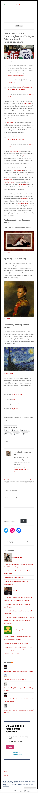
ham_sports (14, 408)
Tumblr (8, 318)
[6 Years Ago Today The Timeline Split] (5, 676)
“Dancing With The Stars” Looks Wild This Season (11, 481)
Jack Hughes (10, 122)
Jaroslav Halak (8, 179)
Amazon (8, 252)
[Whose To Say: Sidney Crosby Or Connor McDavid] (5, 668)
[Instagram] (12, 530)
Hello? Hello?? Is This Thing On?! (14, 577)
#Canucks (11, 75)
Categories (7, 539)
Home (5, 771)
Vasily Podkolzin (18, 170)
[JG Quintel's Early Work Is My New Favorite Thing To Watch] (5, 685)
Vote (10, 747)
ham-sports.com (17, 394)
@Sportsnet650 (19, 75)
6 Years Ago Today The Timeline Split (15, 679)
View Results (17, 752)
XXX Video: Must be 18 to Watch (14, 654)
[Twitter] (6, 530)
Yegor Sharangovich (15, 151)
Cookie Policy (6, 785)
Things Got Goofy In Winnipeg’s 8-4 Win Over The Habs (26, 481)
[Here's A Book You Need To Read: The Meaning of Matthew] (5, 707)
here (13, 399)
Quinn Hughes (28, 103)
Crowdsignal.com (17, 754)
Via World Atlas (8, 373)
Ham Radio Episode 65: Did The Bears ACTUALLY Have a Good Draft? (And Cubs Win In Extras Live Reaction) (19, 620)
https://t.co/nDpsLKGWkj (26, 87)
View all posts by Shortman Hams (21, 470)
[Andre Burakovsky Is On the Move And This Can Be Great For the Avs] (5, 696)
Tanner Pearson (23, 184)
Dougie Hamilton (23, 203)
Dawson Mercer (27, 156)
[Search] (24, 521)
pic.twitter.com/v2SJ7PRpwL (16, 89)
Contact (6, 775)
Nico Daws (24, 198)
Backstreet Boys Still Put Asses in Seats (17, 643)
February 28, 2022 (13, 82)
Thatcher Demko (9, 182)
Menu (20, 26)
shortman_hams (16, 404)
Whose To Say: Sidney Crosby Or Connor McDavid (18, 671)
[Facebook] (18, 530)
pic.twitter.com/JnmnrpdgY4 (16, 139)
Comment (28, 511)
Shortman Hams (22, 61)
